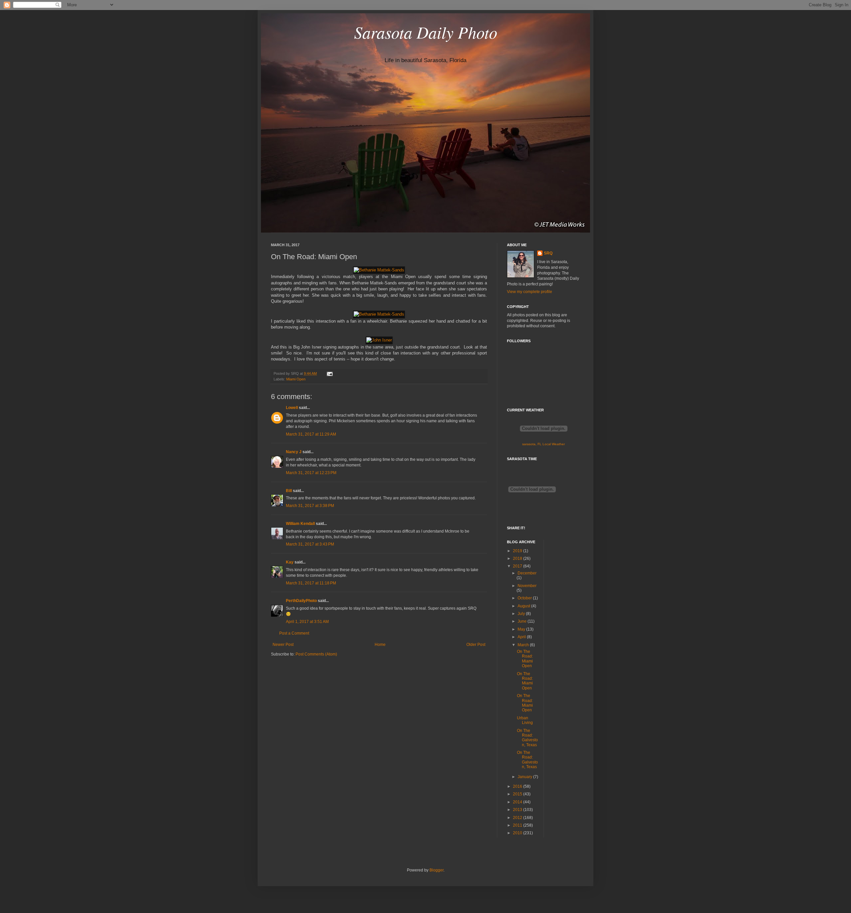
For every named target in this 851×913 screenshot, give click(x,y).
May (522, 629)
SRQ (548, 253)
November (527, 585)
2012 (518, 817)
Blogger (436, 870)
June (523, 621)
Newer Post (283, 644)
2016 (518, 786)
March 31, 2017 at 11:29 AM (311, 434)
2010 (518, 833)
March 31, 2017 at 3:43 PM (310, 544)
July (522, 613)
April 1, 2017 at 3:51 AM (307, 621)
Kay (290, 562)
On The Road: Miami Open (525, 658)
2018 (518, 558)
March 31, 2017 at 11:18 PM (311, 583)
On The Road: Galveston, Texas (527, 737)
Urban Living (525, 720)
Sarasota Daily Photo (425, 32)
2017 (518, 566)
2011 (518, 825)
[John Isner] (379, 340)
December (527, 573)
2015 (518, 794)
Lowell (292, 407)
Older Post (475, 644)
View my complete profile (529, 291)
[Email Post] (329, 373)
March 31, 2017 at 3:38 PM (310, 505)
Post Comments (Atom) (316, 654)
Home (380, 644)
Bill (289, 490)
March (524, 645)
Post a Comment (294, 633)
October (525, 598)
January (525, 776)
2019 (518, 551)
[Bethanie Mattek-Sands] (379, 269)
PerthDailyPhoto (301, 600)
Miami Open (295, 379)
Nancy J (294, 452)
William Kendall (300, 523)
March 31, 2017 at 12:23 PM (311, 472)
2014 (518, 802)
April (522, 637)
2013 (518, 809)
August (524, 606)
